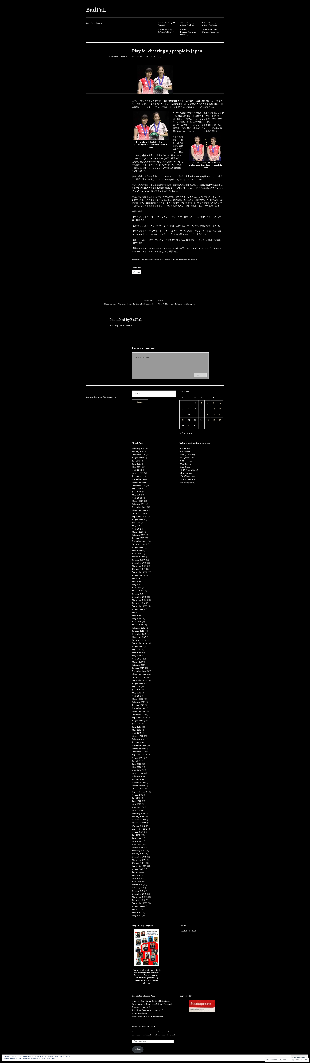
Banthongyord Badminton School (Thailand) (152, 1004)
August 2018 (137, 609)
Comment (200, 375)
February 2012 (138, 851)
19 (214, 414)
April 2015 (136, 733)
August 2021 (137, 520)
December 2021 (139, 507)
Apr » (189, 433)
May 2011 (136, 879)
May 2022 (137, 495)
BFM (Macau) (186, 461)
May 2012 (136, 841)
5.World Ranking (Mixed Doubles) (209, 24)
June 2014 (136, 764)
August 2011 (137, 869)
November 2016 (139, 674)
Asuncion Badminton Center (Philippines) (151, 1001)
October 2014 (138, 752)
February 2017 (138, 665)
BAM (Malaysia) (187, 455)
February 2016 (138, 702)
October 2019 (138, 569)
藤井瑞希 (149, 260)
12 (214, 409)
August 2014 (137, 758)
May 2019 (136, 585)
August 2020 (138, 548)
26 (214, 420)
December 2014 (139, 746)
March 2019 (137, 591)
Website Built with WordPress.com (101, 397)
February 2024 (139, 449)
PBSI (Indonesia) (187, 479)
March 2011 (137, 885)
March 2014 (137, 773)
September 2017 (139, 643)
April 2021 (136, 529)
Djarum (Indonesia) (141, 1007)
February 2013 (138, 814)
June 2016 (136, 690)
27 (220, 420)
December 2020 (139, 541)
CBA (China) (185, 467)
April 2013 (136, 807)
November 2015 (139, 711)
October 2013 (138, 789)
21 (183, 420)
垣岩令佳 (183, 260)
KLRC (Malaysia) (140, 1014)
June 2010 (136, 913)
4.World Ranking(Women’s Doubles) (188, 32)
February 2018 (138, 628)
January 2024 (138, 452)
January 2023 (138, 476)
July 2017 (136, 650)
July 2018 (136, 612)
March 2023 (137, 473)
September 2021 (139, 517)
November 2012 (139, 823)
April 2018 (136, 622)
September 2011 (139, 866)
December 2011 (139, 857)
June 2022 (137, 492)
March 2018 (137, 625)
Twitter (182, 925)
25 (207, 420)
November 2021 (139, 510)
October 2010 (138, 900)
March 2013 (137, 810)
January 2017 (138, 668)
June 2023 (136, 464)
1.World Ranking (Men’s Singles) (168, 24)
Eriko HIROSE (138, 260)
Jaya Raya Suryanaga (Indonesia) (147, 1010)
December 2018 (139, 597)
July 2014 (136, 761)
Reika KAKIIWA (172, 260)
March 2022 (137, 501)
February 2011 (138, 888)
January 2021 (138, 538)
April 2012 (136, 845)
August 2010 (138, 906)
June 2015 (136, 727)
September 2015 (139, 718)
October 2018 (138, 603)
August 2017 (137, 647)
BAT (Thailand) (186, 458)
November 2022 (139, 483)
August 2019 (137, 575)
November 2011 (139, 860)
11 (207, 409)
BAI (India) (184, 452)
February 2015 (138, 739)
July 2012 (136, 835)
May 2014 (136, 767)
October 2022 (138, 486)
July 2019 (136, 578)
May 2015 (136, 730)
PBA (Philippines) (187, 476)
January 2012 (138, 854)
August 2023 (138, 458)
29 (189, 426)
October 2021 (138, 513)
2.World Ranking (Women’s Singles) (166, 31)
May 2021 (136, 526)
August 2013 (137, 795)
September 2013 (139, 792)
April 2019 (136, 588)
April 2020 (137, 554)
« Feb (182, 433)
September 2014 (139, 755)
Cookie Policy (50, 1058)
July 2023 (136, 461)
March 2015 (137, 736)
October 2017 (138, 640)
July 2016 (136, 687)
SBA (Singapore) (187, 483)
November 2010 (139, 897)
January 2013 (138, 817)
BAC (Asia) (184, 449)
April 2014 (136, 770)
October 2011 (138, 863)
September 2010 (139, 903)
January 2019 (138, 594)
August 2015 (137, 721)
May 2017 (136, 656)
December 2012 (139, 820)
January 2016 (138, 705)
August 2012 (137, 832)
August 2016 (137, 684)
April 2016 (136, 696)
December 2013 (139, 783)
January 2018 (138, 631)
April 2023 (137, 470)
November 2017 (139, 637)
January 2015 (138, 742)
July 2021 (136, 523)
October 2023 (138, 455)
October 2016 (138, 677)
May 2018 (136, 619)
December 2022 (139, 479)
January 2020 (138, 560)
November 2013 (139, 786)
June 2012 (136, 838)
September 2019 (139, 572)
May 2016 (136, 693)
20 (220, 414)
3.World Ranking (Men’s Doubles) (187, 24)
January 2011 (137, 891)
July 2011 (136, 872)
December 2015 (139, 708)
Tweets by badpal (187, 931)
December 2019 (139, 563)
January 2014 (138, 780)
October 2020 (138, 544)
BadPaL (96, 10)
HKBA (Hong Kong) (188, 470)
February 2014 (138, 776)
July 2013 (136, 798)
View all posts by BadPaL (121, 326)
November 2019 (139, 566)
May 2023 (137, 467)
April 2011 (136, 882)
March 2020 (138, 557)
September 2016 (139, 681)
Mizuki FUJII (159, 260)
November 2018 (139, 600)
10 (201, 409)
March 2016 (137, 699)
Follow (138, 1049)
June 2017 (136, 653)
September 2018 (139, 606)
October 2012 (138, 826)
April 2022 (137, 498)
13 (220, 409)
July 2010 (136, 909)
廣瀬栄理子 (193, 260)
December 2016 (139, 671)
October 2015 (138, 715)
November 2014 (139, 749)
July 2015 (136, 724)
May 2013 (136, 804)
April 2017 (136, 659)
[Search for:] (154, 393)
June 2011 (136, 875)
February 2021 (138, 535)
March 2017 (137, 662)
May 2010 (136, 916)
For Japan (159, 57)
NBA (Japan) (185, 473)
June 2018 (136, 616)
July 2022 (136, 489)
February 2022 (139, 504)
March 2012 (137, 848)
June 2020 (137, 551)
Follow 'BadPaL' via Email (143, 1026)
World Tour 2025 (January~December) (211, 31)
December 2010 (139, 894)
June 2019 (136, 582)
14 (183, 414)
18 (207, 414)
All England (150, 57)
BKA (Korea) (185, 464)
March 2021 (137, 532)
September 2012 (139, 829)
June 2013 (136, 801)
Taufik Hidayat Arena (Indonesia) (147, 1017)
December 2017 (139, 634)
